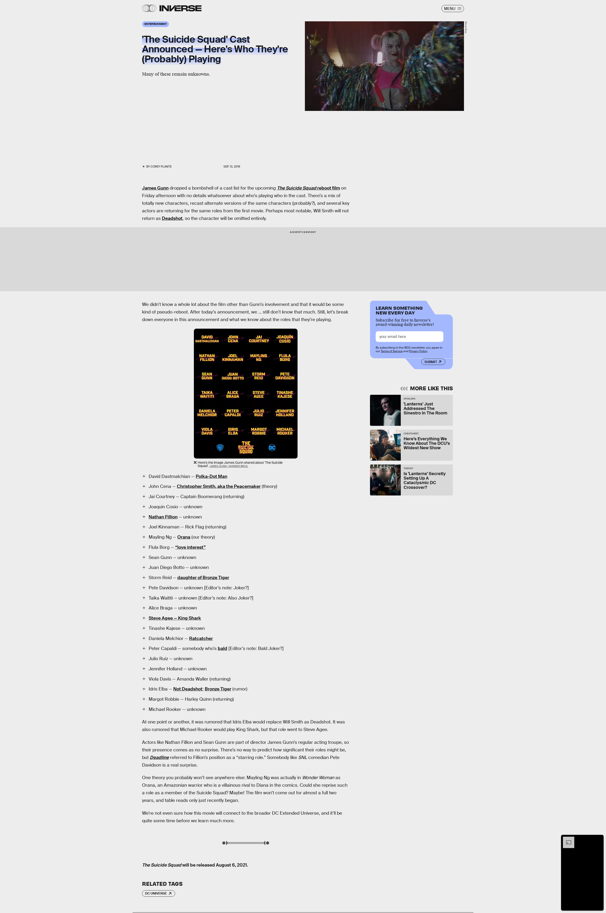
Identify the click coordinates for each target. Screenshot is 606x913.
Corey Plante (161, 166)
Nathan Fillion (163, 517)
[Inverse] (180, 8)
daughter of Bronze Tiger (203, 578)
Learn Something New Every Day (399, 310)
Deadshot (172, 218)
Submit (430, 362)
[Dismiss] (598, 839)
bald (222, 648)
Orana (183, 537)
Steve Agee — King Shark (175, 618)
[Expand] (566, 839)
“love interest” (190, 547)
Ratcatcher (201, 638)
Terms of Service (392, 351)
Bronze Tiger (218, 689)
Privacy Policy (418, 351)
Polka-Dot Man (211, 476)
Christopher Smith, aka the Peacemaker (219, 486)
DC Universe (156, 893)
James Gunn (155, 188)
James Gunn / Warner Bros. (228, 466)
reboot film (308, 188)
